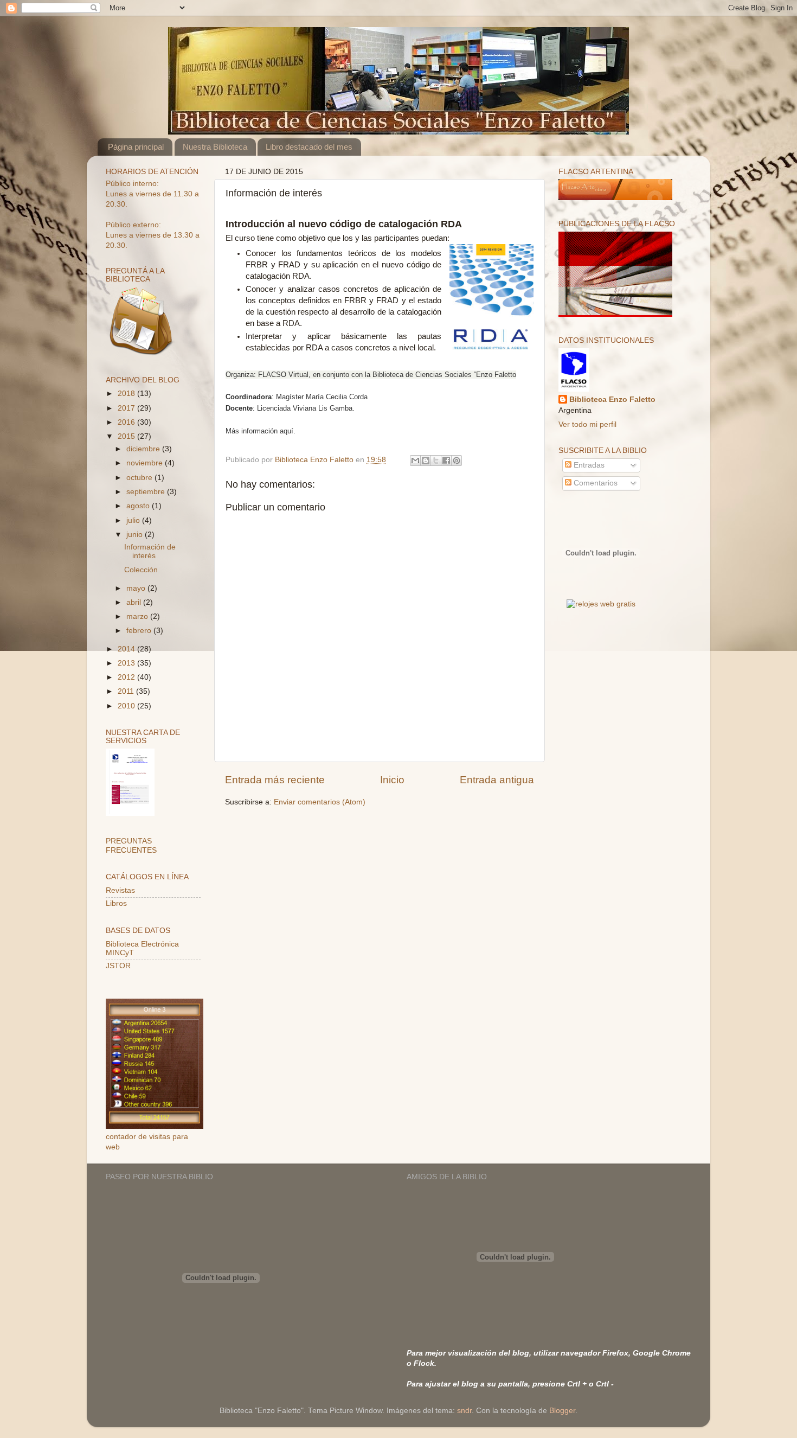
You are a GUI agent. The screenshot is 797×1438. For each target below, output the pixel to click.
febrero (139, 631)
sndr (464, 1411)
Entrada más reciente (275, 779)
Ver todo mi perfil (587, 424)
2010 (127, 706)
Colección (141, 570)
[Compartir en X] (435, 460)
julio (134, 520)
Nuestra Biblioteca (215, 146)
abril (134, 602)
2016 (127, 422)
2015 (127, 436)
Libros (116, 903)
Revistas (120, 890)
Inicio (392, 779)
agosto (139, 506)
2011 (127, 691)
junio (135, 535)
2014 (127, 649)
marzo (138, 616)
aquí (286, 431)
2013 (127, 663)
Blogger (562, 1411)
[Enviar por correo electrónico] (415, 460)
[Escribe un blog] (425, 460)
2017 (127, 408)
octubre (140, 478)
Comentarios (594, 483)
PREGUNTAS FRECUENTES (131, 845)
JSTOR (118, 966)
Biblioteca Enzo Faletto (612, 399)
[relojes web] (600, 591)
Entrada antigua (497, 779)
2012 (127, 677)
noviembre (145, 463)
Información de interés (150, 551)
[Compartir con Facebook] (446, 460)
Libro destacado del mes (309, 146)
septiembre (146, 492)
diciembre (144, 449)
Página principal (136, 146)
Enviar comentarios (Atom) (319, 802)
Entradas (588, 465)
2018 (127, 393)
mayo (136, 588)
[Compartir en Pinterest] (456, 460)
